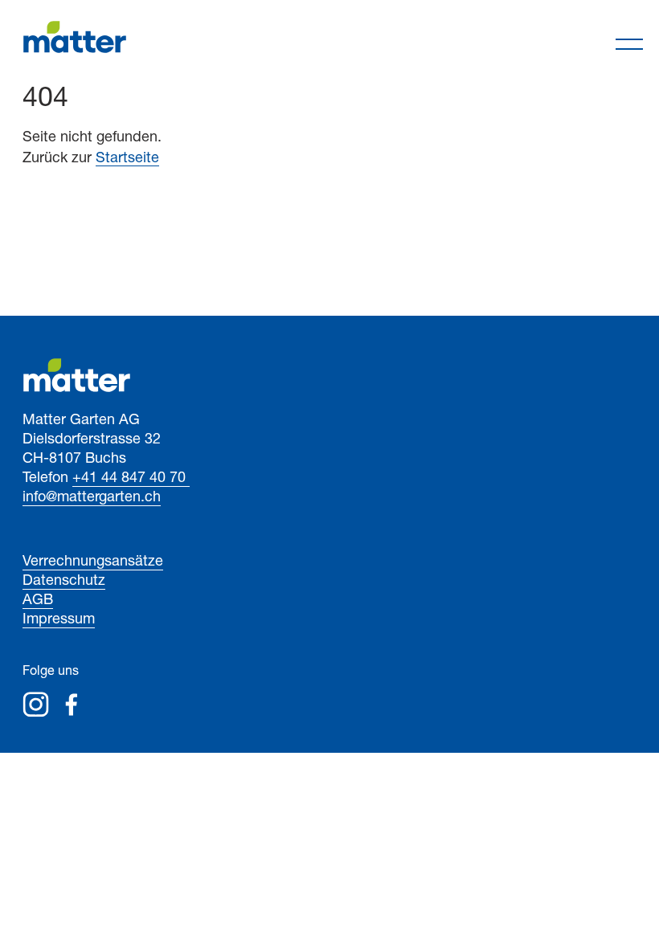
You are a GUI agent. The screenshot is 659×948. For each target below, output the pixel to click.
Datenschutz (64, 581)
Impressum (59, 620)
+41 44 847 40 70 (131, 479)
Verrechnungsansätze (93, 562)
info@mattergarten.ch (92, 498)
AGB (38, 601)
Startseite (127, 159)
